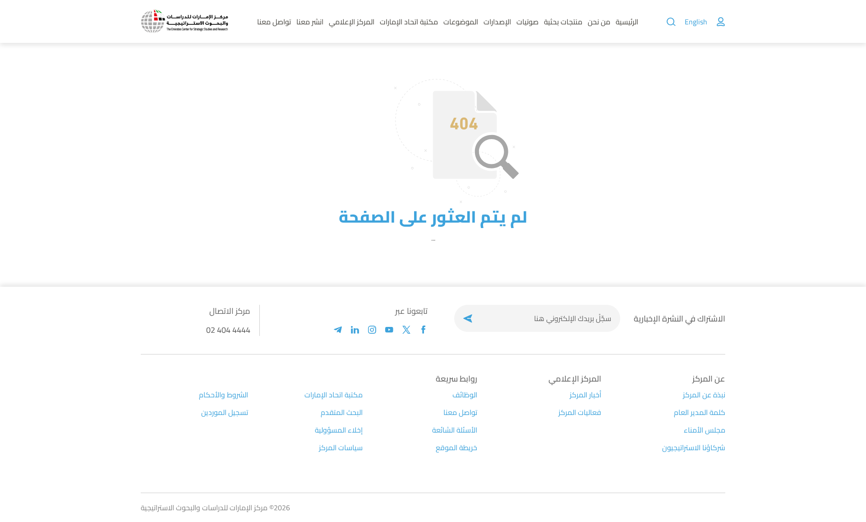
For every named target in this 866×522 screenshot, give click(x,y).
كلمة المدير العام (699, 412)
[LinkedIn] (355, 330)
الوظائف (464, 394)
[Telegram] (338, 330)
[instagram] (372, 330)
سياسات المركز (341, 447)
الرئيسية (627, 21)
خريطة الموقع (456, 447)
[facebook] (423, 330)
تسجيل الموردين (224, 412)
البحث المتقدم (342, 412)
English (696, 21)
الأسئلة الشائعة (454, 429)
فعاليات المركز (579, 412)
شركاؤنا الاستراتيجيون (693, 447)
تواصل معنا (274, 21)
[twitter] (406, 330)
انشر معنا (309, 21)
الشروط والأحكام (223, 394)
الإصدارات (497, 21)
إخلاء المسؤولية (339, 429)
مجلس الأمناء (704, 429)
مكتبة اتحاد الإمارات (409, 21)
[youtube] (389, 330)
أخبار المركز (585, 394)
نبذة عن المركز (704, 394)
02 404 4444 (228, 330)
